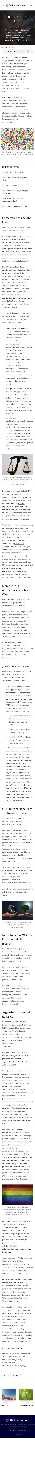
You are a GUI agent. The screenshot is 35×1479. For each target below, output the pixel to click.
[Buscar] (31, 5)
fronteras (24, 693)
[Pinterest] (20, 1375)
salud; (20, 1310)
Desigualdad (12, 388)
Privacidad (22, 1430)
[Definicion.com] (15, 5)
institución (19, 543)
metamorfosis (27, 1405)
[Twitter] (13, 1375)
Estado (21, 503)
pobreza (22, 404)
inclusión (12, 1341)
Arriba (18, 1435)
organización (11, 528)
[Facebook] (9, 1375)
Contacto (12, 1430)
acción (5, 1405)
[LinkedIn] (16, 1375)
